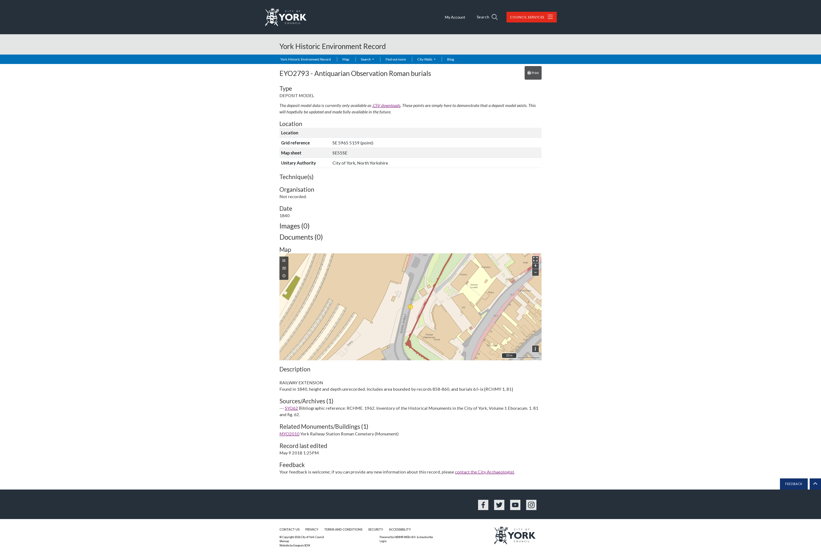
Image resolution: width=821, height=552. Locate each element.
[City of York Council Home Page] (286, 17)
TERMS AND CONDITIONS (343, 529)
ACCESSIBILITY (400, 529)
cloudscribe (426, 537)
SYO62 (291, 408)
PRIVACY (311, 529)
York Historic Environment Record (305, 59)
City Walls (425, 59)
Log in (383, 541)
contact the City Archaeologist (484, 471)
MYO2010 (289, 433)
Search (366, 59)
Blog (450, 59)
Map (345, 59)
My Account (455, 17)
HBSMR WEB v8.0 (405, 537)
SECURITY (375, 529)
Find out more (395, 59)
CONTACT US (289, 529)
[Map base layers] (284, 268)
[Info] (284, 276)
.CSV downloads (386, 105)
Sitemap (284, 541)
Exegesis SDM (301, 545)
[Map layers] (284, 260)
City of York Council (312, 537)
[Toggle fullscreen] (535, 259)
